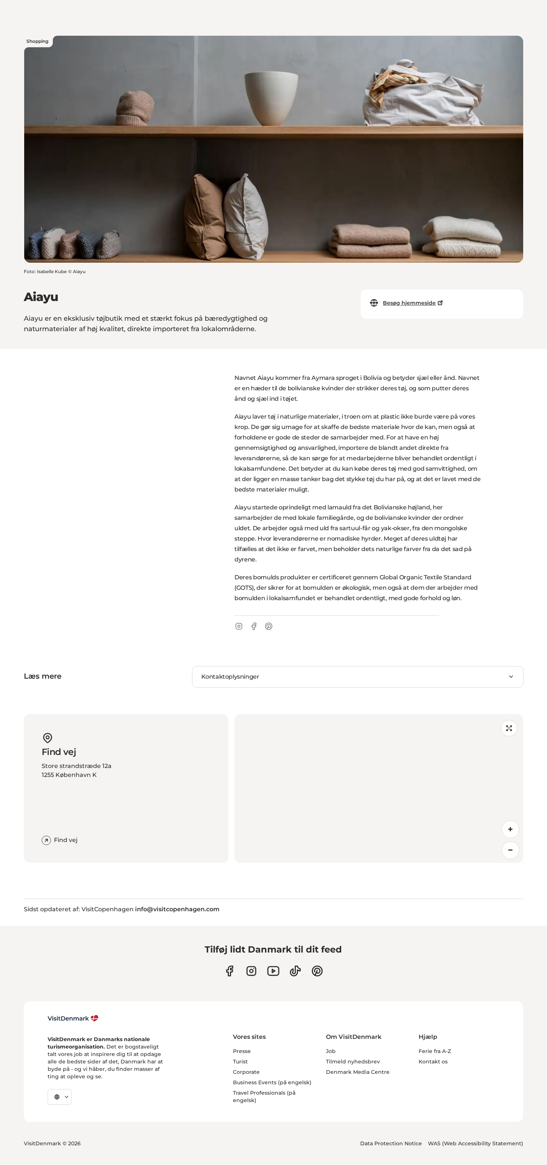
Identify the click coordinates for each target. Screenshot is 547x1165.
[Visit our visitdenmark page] (273, 970)
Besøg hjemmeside (409, 303)
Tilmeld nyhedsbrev (353, 1061)
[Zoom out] (510, 850)
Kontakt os (433, 1061)
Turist (240, 1061)
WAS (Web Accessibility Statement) (475, 1143)
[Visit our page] (251, 970)
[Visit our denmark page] (229, 970)
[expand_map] (509, 728)
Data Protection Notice (391, 1143)
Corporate (246, 1072)
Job (331, 1051)
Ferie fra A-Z (435, 1051)
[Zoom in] (510, 829)
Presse (242, 1051)
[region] (378, 788)
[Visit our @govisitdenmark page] (295, 970)
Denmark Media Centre (358, 1072)
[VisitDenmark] (73, 1018)
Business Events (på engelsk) (272, 1082)
